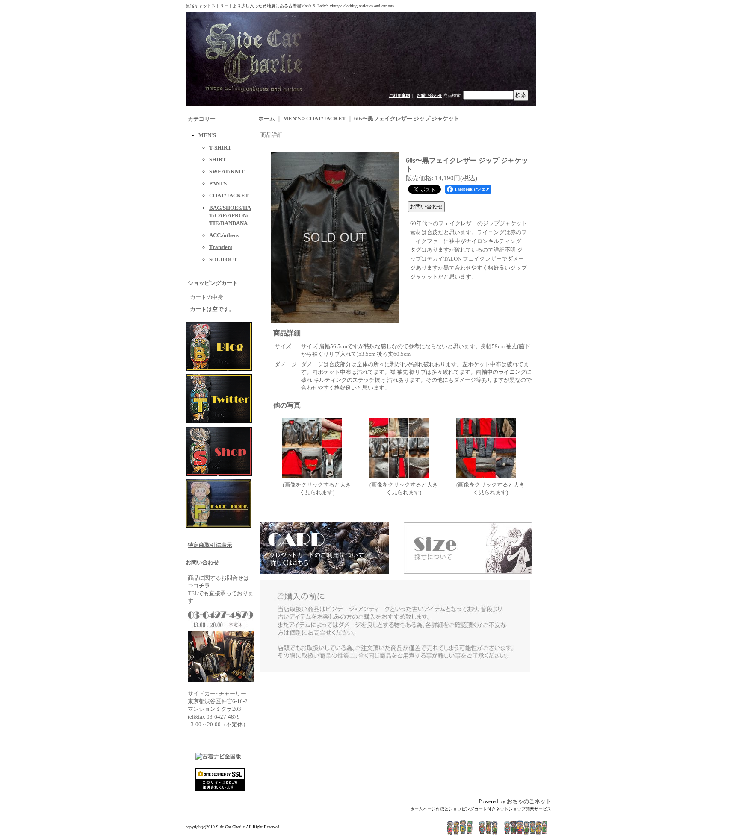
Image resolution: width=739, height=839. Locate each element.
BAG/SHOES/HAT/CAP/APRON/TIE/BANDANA (230, 215)
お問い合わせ (429, 95)
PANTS (218, 183)
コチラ (201, 585)
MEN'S (207, 135)
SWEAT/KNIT (227, 171)
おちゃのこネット (529, 801)
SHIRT (217, 159)
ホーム (266, 118)
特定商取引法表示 (210, 545)
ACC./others (224, 235)
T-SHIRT (220, 147)
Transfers (220, 247)
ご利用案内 (399, 95)
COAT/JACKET (229, 195)
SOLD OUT (223, 259)
